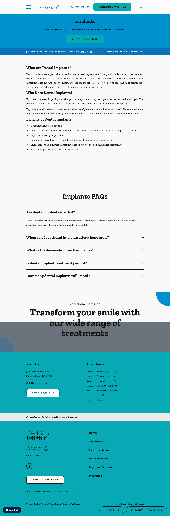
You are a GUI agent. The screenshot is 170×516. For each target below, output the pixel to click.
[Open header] (29, 7)
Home (93, 432)
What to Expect (99, 458)
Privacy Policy (33, 504)
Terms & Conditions (51, 504)
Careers (66, 504)
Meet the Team (99, 450)
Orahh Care (76, 504)
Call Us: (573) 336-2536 (78, 6)
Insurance (95, 475)
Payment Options (100, 467)
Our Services (97, 441)
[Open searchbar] (141, 7)
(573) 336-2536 (87, 51)
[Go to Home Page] (49, 7)
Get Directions (42, 393)
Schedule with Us (112, 7)
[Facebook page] (29, 466)
